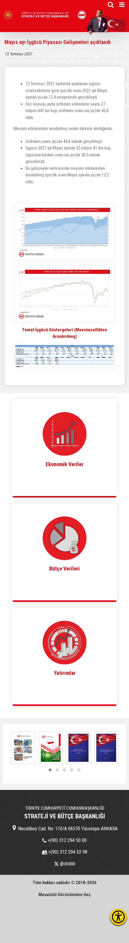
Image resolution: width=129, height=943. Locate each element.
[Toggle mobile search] (111, 4)
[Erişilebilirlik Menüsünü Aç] (118, 917)
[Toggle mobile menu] (122, 4)
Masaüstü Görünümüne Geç (64, 894)
